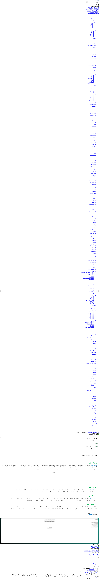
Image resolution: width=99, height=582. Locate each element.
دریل (95, 22)
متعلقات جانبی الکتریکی (92, 269)
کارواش (94, 47)
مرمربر (94, 63)
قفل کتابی (92, 296)
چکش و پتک (94, 106)
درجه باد (94, 357)
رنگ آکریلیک (94, 207)
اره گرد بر (92, 35)
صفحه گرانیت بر (91, 311)
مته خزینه (92, 326)
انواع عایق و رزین (93, 233)
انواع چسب (94, 271)
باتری (95, 265)
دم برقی (94, 67)
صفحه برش (94, 310)
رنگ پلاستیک (93, 209)
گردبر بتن (92, 338)
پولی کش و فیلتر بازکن (92, 138)
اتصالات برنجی (93, 251)
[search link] (87, 2)
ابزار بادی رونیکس (90, 378)
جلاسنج (94, 396)
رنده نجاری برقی (93, 52)
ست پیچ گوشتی (93, 120)
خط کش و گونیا (93, 155)
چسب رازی (94, 394)
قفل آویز (92, 297)
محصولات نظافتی (93, 288)
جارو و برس (91, 289)
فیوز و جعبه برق (93, 262)
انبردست (92, 75)
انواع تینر (94, 225)
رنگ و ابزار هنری (93, 216)
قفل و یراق (94, 295)
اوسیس (94, 380)
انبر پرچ (92, 77)
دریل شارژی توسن (90, 390)
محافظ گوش (93, 198)
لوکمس (94, 413)
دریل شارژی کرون (90, 385)
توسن (95, 389)
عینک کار (94, 189)
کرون (95, 383)
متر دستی (94, 151)
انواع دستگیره (91, 303)
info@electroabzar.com (91, 570)
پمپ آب (94, 178)
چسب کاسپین (93, 392)
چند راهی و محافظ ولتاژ (92, 260)
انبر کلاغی (92, 79)
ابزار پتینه (94, 231)
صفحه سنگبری (91, 317)
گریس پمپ (94, 126)
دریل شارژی (91, 23)
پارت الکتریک (93, 398)
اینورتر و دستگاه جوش (92, 45)
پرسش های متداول (93, 562)
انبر (95, 74)
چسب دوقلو (91, 273)
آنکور (95, 387)
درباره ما (95, 427)
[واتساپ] (95, 567)
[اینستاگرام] (98, 567)
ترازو (95, 158)
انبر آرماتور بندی (91, 78)
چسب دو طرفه (91, 274)
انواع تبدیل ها (93, 368)
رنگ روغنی (94, 205)
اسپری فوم (92, 284)
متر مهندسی (93, 149)
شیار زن (94, 43)
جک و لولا (92, 302)
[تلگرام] (96, 567)
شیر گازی (94, 238)
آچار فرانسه (92, 86)
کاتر (95, 111)
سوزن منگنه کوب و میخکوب (91, 363)
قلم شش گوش (91, 331)
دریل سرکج (92, 26)
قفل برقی (92, 299)
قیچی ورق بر (91, 97)
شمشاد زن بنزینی (93, 182)
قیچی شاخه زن (91, 99)
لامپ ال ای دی (93, 254)
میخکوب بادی (93, 167)
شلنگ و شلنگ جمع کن (92, 308)
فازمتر (94, 122)
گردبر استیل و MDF (90, 337)
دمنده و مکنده (93, 41)
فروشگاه (95, 561)
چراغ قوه (94, 267)
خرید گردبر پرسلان (90, 335)
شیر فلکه (94, 240)
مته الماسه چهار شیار (90, 323)
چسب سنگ (92, 283)
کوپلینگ (94, 374)
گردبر (95, 334)
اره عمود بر (92, 32)
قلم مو (94, 222)
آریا (95, 410)
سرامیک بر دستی (93, 115)
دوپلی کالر (94, 408)
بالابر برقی (94, 54)
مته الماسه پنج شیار (90, 324)
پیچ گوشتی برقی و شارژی (89, 28)
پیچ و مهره (94, 354)
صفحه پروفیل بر (91, 318)
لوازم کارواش (93, 359)
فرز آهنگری (92, 17)
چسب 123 (92, 275)
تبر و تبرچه (94, 129)
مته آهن (92, 321)
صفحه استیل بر (91, 315)
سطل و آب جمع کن (90, 292)
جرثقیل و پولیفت (93, 140)
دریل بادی (94, 184)
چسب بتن (92, 282)
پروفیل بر (92, 36)
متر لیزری (94, 147)
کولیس (94, 153)
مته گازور (92, 325)
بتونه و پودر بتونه (93, 229)
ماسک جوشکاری (93, 193)
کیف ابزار (94, 343)
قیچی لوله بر (91, 95)
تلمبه (95, 124)
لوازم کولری (93, 306)
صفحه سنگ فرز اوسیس (89, 381)
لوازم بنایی (94, 305)
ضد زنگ (94, 213)
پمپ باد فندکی (93, 173)
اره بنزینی (94, 175)
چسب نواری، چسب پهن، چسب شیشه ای (87, 272)
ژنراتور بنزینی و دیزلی (92, 176)
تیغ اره (94, 346)
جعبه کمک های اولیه (92, 204)
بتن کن (94, 38)
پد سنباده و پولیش (93, 350)
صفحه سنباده (93, 352)
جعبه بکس (94, 102)
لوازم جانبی (95, 432)
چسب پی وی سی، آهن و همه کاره (88, 278)
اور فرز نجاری (91, 20)
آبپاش (93, 293)
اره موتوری (92, 33)
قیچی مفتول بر (91, 96)
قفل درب (92, 301)
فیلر (95, 160)
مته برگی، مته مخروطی (89, 327)
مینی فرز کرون (91, 384)
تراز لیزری (94, 144)
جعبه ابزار (94, 341)
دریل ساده (92, 27)
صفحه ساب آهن (91, 316)
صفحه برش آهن (91, 314)
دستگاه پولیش (93, 59)
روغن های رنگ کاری (92, 227)
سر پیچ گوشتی (93, 361)
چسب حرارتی (91, 279)
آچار (95, 85)
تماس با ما (95, 563)
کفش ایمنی (94, 191)
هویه (95, 72)
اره (95, 30)
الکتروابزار (95, 421)
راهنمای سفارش (94, 428)
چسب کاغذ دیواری (90, 285)
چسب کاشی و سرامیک (90, 281)
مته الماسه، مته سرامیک (89, 322)
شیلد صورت (94, 200)
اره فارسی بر (91, 34)
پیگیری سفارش (94, 429)
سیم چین (92, 80)
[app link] (97, 572)
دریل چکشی (91, 25)
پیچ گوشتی (94, 118)
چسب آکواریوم (91, 277)
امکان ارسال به (93, 443)
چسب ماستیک (91, 286)
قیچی (95, 94)
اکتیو (95, 417)
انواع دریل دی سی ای (90, 406)
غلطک (95, 220)
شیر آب (94, 253)
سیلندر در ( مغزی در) (90, 300)
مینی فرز (92, 15)
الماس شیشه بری (93, 113)
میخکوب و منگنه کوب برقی (91, 65)
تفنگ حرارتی (93, 70)
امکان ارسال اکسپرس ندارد (91, 446)
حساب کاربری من (94, 564)
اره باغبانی (94, 133)
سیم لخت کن (91, 82)
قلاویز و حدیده (93, 348)
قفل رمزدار (92, 298)
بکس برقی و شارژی (92, 50)
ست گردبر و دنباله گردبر (89, 339)
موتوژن (94, 401)
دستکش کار (94, 196)
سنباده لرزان (93, 61)
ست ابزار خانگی (93, 142)
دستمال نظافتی (91, 291)
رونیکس (94, 375)
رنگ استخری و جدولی (92, 211)
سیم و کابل (94, 258)
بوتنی (95, 415)
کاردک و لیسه (93, 224)
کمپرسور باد (94, 171)
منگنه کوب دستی (93, 135)
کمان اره (94, 131)
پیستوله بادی (93, 164)
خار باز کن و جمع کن (90, 83)
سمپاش (94, 372)
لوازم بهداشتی (93, 247)
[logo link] (97, 0)
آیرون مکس (94, 419)
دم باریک (92, 81)
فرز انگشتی (92, 18)
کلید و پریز (94, 256)
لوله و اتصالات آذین (92, 245)
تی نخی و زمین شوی (90, 290)
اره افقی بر (92, 31)
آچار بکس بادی (93, 162)
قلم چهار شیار (91, 329)
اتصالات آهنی (93, 249)
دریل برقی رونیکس (90, 376)
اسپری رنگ (94, 218)
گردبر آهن (92, 336)
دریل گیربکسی (91, 24)
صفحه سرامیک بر (91, 312)
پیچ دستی (94, 109)
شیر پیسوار (94, 242)
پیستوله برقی (93, 58)
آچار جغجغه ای (91, 87)
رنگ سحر (94, 403)
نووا (95, 400)
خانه (98, 432)
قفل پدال (94, 366)
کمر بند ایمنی (93, 202)
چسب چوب (92, 276)
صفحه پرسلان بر (91, 313)
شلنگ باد (94, 370)
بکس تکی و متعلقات (92, 104)
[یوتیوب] (93, 567)
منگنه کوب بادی (93, 169)
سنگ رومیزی (93, 56)
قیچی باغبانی (91, 98)
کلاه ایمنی (94, 187)
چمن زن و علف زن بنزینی (91, 180)
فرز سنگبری (91, 16)
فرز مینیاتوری (91, 19)
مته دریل (94, 320)
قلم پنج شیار (91, 330)
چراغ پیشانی (93, 345)
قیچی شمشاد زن (91, 100)
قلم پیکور (92, 332)
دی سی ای (94, 405)
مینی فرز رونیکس (90, 377)
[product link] (95, 546)
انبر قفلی (92, 76)
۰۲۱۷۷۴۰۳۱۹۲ (91, 569)
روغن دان (94, 127)
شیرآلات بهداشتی (93, 236)
